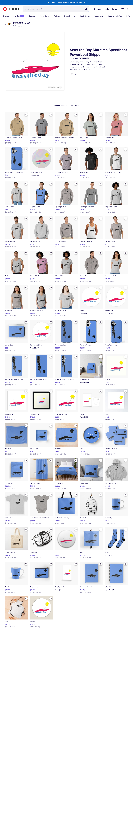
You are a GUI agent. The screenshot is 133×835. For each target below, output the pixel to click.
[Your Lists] (122, 9)
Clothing (18, 16)
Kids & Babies (85, 16)
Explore (6, 16)
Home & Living (69, 16)
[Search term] (86, 9)
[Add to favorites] (72, 74)
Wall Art (57, 16)
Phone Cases (44, 16)
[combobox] (56, 9)
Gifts (128, 16)
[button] (66, 2)
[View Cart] (127, 9)
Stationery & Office (115, 16)
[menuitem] (6, 16)
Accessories (98, 16)
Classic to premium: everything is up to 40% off (66, 2)
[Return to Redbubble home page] (12, 9)
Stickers (32, 16)
